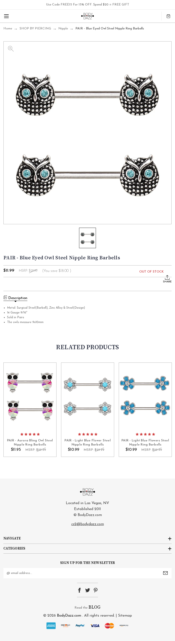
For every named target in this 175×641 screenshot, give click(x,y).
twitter (87, 590)
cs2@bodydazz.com (87, 524)
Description (17, 298)
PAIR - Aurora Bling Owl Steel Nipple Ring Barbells (30, 442)
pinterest (95, 590)
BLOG (94, 607)
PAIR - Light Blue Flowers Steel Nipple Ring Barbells (145, 442)
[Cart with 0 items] (168, 16)
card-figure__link (30, 396)
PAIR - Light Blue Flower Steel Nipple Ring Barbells (87, 442)
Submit (165, 573)
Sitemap (125, 616)
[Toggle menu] (6, 16)
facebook (79, 590)
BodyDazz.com (69, 616)
